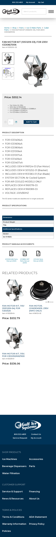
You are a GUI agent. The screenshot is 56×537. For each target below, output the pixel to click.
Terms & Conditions (13, 517)
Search (43, 11)
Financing (34, 491)
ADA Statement (38, 517)
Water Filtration (11, 473)
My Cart (41, 2)
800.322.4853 (17, 2)
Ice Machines (9, 459)
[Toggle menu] (51, 11)
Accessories (36, 459)
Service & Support (12, 491)
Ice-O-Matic (7, 237)
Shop (14, 28)
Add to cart (31, 122)
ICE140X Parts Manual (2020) (38, 260)
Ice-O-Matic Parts (34, 28)
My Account (30, 2)
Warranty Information (14, 524)
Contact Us (36, 434)
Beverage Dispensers (14, 466)
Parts (21, 28)
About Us (34, 498)
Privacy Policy (36, 524)
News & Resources (13, 498)
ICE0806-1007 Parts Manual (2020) (24, 261)
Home (7, 28)
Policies (6, 531)
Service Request (20, 438)
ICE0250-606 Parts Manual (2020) (11, 260)
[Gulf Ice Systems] (11, 11)
